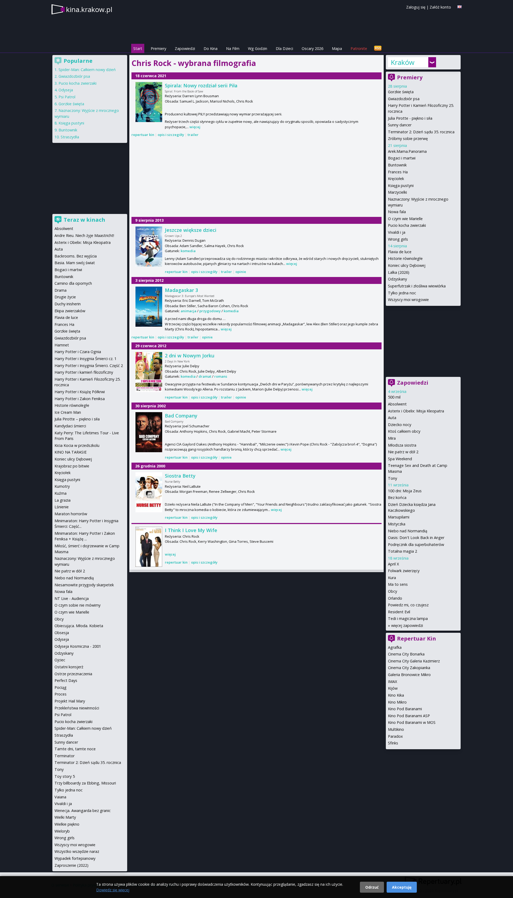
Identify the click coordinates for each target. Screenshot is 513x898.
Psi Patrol (67, 96)
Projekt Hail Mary (70, 701)
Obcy (392, 591)
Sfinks (393, 742)
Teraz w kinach (84, 219)
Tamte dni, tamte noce (75, 748)
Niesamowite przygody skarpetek (84, 584)
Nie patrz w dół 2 (403, 451)
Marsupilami (398, 517)
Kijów (393, 688)
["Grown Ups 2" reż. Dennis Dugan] (148, 247)
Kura (392, 577)
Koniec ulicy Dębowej (406, 265)
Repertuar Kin (416, 638)
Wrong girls (398, 239)
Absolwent (397, 404)
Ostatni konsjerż (69, 666)
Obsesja (62, 632)
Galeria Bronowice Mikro (409, 674)
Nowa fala (397, 211)
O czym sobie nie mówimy (77, 605)
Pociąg (61, 687)
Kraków (402, 62)
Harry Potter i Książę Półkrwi (80, 391)
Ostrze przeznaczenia (73, 673)
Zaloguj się (415, 7)
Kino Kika (396, 695)
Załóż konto (440, 7)
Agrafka (395, 647)
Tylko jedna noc (402, 292)
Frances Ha (398, 171)
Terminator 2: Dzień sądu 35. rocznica (421, 131)
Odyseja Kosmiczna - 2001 (78, 646)
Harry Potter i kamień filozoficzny (84, 372)
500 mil (394, 397)
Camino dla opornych (73, 283)
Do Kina (210, 48)
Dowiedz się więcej (112, 889)
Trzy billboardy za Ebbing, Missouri (85, 783)
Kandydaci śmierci (70, 425)
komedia (188, 250)
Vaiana (60, 796)
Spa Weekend (400, 458)
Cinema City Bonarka (406, 654)
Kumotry (62, 486)
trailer (193, 134)
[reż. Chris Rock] (148, 547)
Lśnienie (62, 506)
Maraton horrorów (71, 513)
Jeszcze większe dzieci (190, 230)
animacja (188, 311)
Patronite (359, 48)
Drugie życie (65, 296)
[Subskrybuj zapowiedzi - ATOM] (378, 48)
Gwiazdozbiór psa (403, 98)
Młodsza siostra (402, 445)
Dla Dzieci (284, 48)
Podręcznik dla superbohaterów (416, 544)
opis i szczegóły (171, 134)
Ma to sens (398, 584)
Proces (61, 694)
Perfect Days (66, 680)
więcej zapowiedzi (407, 625)
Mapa (337, 48)
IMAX (392, 681)
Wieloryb (62, 831)
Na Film (232, 48)
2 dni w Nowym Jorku (189, 355)
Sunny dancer (399, 124)
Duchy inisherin (68, 303)
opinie (240, 271)
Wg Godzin (257, 48)
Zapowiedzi (185, 48)
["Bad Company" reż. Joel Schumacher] (148, 432)
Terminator (65, 755)
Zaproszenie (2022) (71, 865)
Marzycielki (397, 192)
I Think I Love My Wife (191, 530)
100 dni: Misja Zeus (405, 490)
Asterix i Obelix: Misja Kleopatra (416, 410)
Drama (61, 290)
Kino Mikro (397, 702)
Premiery (158, 48)
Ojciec (60, 659)
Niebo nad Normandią (407, 530)
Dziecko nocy (399, 424)
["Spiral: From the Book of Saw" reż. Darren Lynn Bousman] (148, 102)
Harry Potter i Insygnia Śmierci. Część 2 (89, 365)
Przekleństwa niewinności (77, 707)
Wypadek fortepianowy (75, 858)
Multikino (396, 729)
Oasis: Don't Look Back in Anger (416, 537)
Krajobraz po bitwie (72, 465)
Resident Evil (399, 611)
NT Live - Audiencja (72, 598)
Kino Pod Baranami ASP (409, 715)
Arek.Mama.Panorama (407, 151)
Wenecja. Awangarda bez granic (83, 810)
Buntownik (397, 164)
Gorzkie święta (401, 91)
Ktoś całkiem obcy (404, 431)
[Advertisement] (256, 177)
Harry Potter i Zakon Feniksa (80, 398)
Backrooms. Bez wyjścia (76, 256)
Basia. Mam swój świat (75, 262)
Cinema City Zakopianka (409, 667)
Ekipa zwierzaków (70, 310)
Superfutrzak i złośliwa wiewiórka (417, 285)
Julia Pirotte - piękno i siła (410, 118)
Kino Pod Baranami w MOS (412, 722)
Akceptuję (401, 887)
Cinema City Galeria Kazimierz (414, 660)
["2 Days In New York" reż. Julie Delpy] (148, 372)
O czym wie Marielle (405, 218)
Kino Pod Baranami (405, 708)
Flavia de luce (399, 251)
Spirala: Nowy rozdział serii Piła (201, 85)
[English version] (459, 6)
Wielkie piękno (67, 824)
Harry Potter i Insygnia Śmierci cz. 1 (85, 358)
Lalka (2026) (398, 272)
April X (393, 564)
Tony (392, 478)
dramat (205, 376)
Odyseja (66, 89)
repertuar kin (142, 134)
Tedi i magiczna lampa (408, 618)
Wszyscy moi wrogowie (408, 299)
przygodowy (210, 311)
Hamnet (62, 345)
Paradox (395, 736)
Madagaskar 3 (181, 290)
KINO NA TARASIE (71, 452)
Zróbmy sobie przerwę (408, 138)
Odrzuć (372, 887)
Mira (392, 438)
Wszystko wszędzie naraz (77, 851)
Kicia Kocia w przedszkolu (77, 445)
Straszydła (70, 136)
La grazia (63, 500)
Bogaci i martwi (401, 158)
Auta (392, 417)
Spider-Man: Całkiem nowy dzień (87, 69)
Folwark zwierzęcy (403, 570)
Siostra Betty (180, 476)
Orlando (395, 598)
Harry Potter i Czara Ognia (78, 351)
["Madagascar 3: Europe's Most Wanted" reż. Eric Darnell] (148, 307)
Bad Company (181, 415)
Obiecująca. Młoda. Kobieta (79, 625)
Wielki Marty (65, 817)
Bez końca (397, 497)
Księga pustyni (401, 185)
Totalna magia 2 (402, 551)
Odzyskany (397, 279)
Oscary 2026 (312, 48)
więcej (194, 126)
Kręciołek (396, 178)
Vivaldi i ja (396, 232)
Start (137, 48)
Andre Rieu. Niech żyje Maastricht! (84, 235)
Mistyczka (396, 523)
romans (220, 376)
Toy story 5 (65, 776)
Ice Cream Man (68, 412)
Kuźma (61, 493)
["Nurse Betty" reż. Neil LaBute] (148, 492)
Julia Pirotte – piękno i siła (77, 418)
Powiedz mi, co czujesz (408, 604)
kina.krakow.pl (89, 9)
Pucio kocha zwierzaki (407, 225)
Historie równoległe (405, 258)
